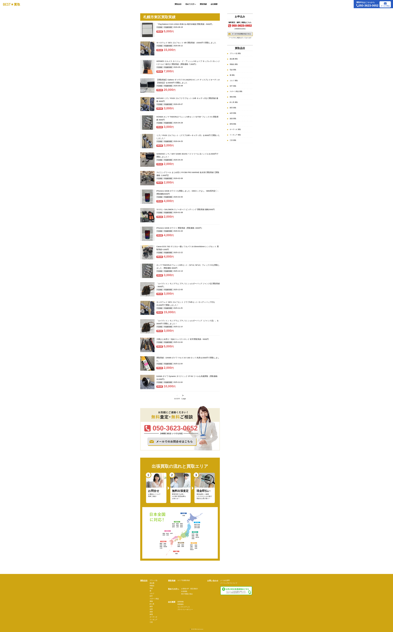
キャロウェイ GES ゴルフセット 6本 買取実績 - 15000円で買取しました (186, 43)
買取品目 (178, 4)
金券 (151, 609)
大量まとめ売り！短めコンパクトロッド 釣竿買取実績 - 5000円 (182, 339)
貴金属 (152, 583)
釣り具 (152, 604)
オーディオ (153, 617)
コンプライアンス (183, 607)
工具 (151, 622)
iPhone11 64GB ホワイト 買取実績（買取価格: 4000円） (179, 228)
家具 (151, 606)
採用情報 (180, 602)
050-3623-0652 (242, 25)
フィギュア (153, 619)
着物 (151, 601)
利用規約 (180, 604)
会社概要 (214, 4)
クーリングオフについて (228, 583)
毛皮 (151, 588)
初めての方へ (190, 4)
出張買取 (184, 591)
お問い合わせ (212, 581)
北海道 (160, 27)
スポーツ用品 (154, 599)
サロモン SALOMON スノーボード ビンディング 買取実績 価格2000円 (185, 209)
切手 (151, 596)
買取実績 (203, 4)
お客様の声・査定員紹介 (189, 589)
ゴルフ (152, 593)
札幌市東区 (168, 27)
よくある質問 (225, 580)
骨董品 (152, 585)
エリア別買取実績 (183, 580)
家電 (151, 614)
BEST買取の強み (187, 594)
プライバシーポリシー (185, 609)
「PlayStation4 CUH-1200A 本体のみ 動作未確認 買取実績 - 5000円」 (185, 24)
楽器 (151, 612)
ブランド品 (153, 580)
